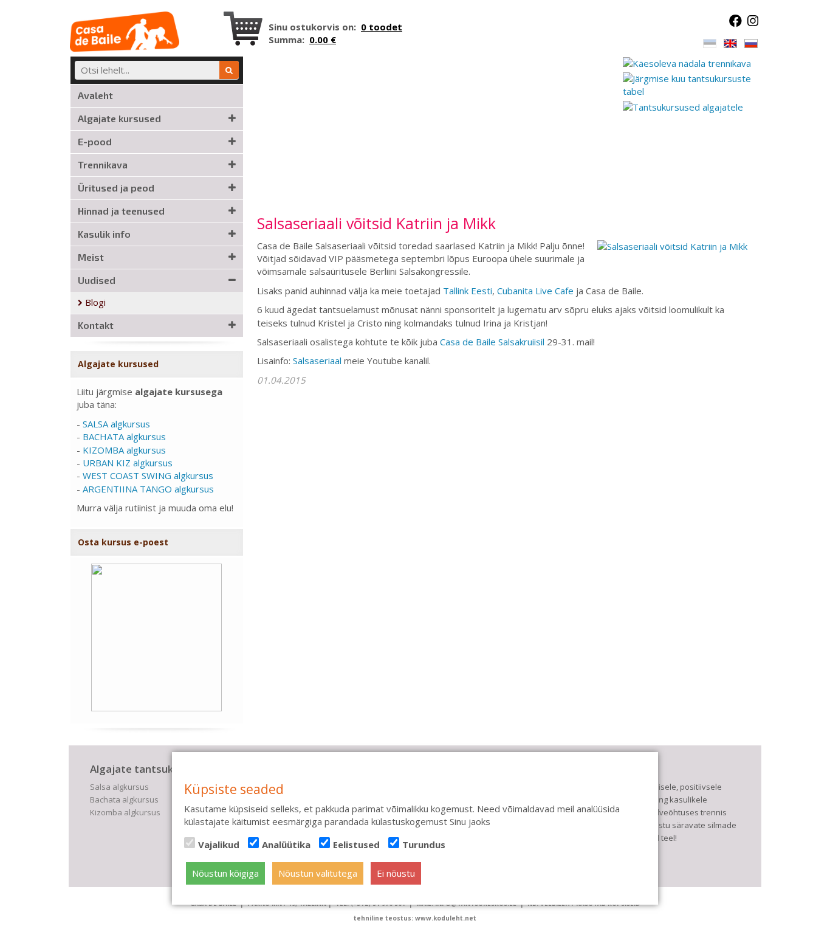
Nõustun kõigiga (225, 873)
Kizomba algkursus (125, 812)
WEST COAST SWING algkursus (148, 475)
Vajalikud (218, 844)
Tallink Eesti (467, 291)
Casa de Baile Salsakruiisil (492, 342)
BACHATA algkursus (124, 436)
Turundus (423, 844)
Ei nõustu (396, 873)
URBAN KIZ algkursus (128, 463)
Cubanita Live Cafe (535, 291)
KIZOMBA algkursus (124, 450)
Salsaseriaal (318, 360)
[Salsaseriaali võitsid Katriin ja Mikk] (672, 246)
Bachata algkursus (124, 799)
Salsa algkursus (119, 786)
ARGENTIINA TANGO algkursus (148, 489)
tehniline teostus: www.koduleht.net (415, 918)
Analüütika (286, 844)
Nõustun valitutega (317, 873)
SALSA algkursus (116, 424)
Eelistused (356, 844)
